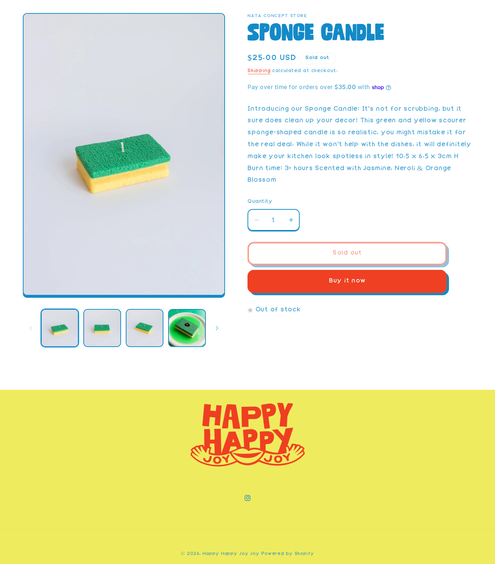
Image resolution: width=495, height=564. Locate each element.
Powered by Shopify (287, 554)
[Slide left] (31, 328)
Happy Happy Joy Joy (231, 554)
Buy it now (347, 281)
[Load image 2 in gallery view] (102, 328)
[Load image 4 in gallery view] (187, 328)
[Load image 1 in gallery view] (60, 328)
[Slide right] (217, 328)
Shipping (259, 71)
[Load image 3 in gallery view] (144, 328)
